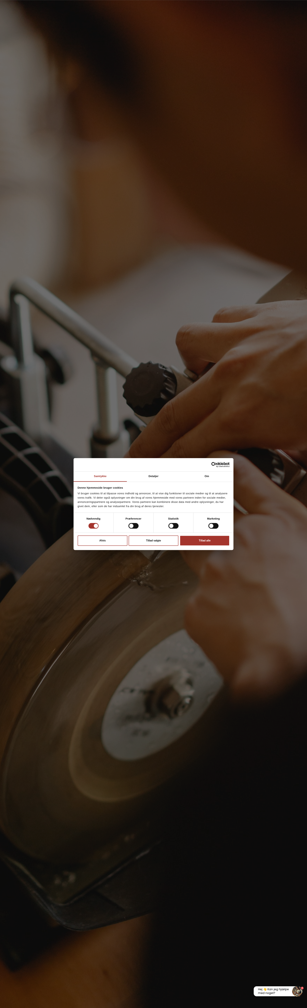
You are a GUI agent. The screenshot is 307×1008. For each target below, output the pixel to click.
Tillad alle (205, 540)
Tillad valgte (153, 540)
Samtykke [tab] (100, 476)
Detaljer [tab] (153, 476)
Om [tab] (206, 476)
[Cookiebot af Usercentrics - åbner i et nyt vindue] (214, 464)
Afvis (102, 540)
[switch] (133, 526)
